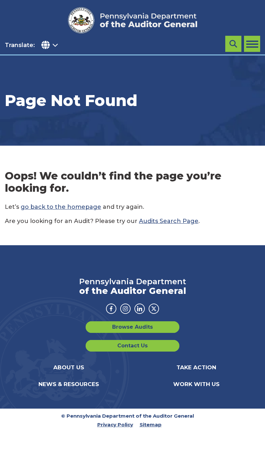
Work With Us (196, 384)
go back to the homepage (61, 206)
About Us (68, 367)
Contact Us (132, 346)
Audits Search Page (168, 221)
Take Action (196, 367)
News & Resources (68, 384)
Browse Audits (132, 327)
